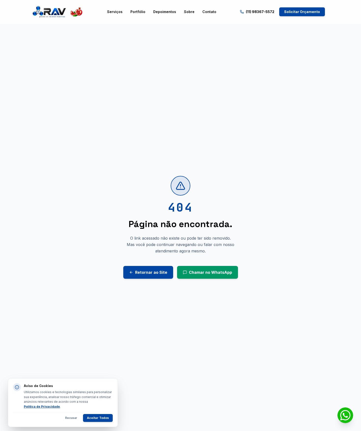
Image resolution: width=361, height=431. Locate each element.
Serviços (115, 12)
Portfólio (137, 12)
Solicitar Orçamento (302, 12)
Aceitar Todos (98, 418)
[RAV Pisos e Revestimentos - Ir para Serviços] (57, 11)
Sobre (189, 12)
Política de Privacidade (42, 406)
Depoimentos (164, 12)
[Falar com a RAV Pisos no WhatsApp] (345, 415)
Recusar (71, 418)
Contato (209, 12)
